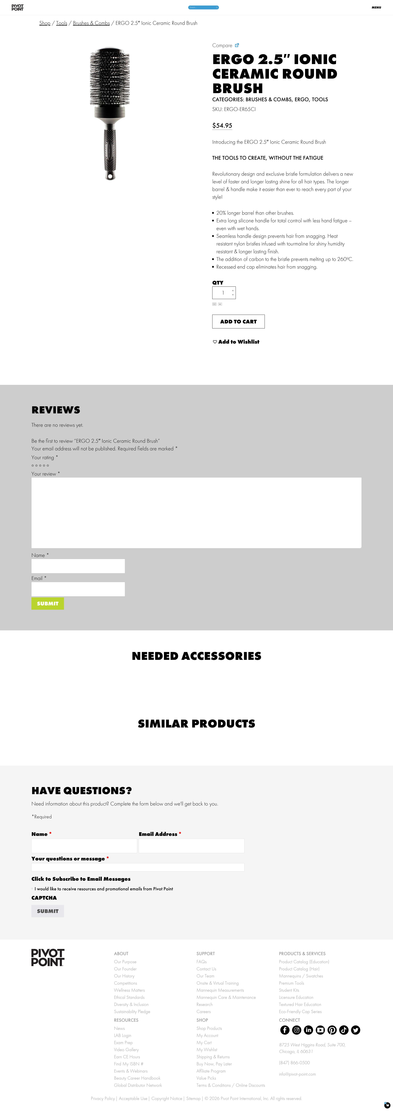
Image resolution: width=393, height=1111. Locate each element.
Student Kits (289, 990)
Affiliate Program (211, 1071)
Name (40, 555)
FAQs (201, 962)
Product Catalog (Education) (304, 962)
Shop (44, 22)
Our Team (205, 976)
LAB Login (122, 1035)
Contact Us (206, 969)
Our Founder (125, 969)
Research (204, 1004)
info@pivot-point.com (297, 1074)
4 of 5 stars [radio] (44, 465)
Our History (124, 976)
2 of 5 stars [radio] (36, 465)
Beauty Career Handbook (137, 1078)
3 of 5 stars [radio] (40, 465)
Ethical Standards (129, 997)
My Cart (204, 1042)
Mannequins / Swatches (301, 976)
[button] (235, 342)
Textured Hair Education (300, 1004)
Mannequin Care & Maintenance (226, 997)
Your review (45, 473)
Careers (203, 1011)
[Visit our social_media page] (285, 1031)
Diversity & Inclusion (131, 1004)
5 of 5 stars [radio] (48, 465)
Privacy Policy (103, 1098)
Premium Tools (291, 983)
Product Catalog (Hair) (299, 969)
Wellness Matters (129, 990)
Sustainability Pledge (132, 1011)
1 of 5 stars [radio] (32, 465)
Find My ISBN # (128, 1064)
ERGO (302, 99)
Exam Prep (123, 1042)
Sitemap (193, 1098)
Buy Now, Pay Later (214, 1064)
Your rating (44, 457)
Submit (47, 911)
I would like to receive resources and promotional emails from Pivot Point (104, 889)
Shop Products (209, 1028)
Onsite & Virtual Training (217, 983)
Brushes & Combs (91, 22)
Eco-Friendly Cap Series (300, 1011)
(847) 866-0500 (294, 1063)
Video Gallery (126, 1050)
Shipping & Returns (213, 1057)
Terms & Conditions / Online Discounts (230, 1085)
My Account (207, 1035)
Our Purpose (125, 962)
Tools (61, 22)
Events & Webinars (131, 1071)
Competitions (125, 983)
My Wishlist (206, 1050)
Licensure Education (296, 997)
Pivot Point (18, 7)
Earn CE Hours (127, 1057)
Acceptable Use (133, 1098)
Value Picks (206, 1078)
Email (39, 578)
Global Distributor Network (138, 1085)
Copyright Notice (166, 1098)
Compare (222, 45)
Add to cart (238, 321)
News (119, 1028)
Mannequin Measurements (220, 990)
